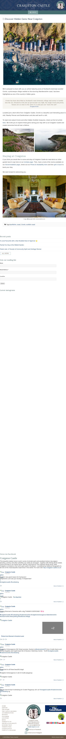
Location (2, 276)
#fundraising (15, 582)
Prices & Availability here (38, 164)
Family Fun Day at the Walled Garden (12, 245)
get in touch (58, 164)
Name (1, 263)
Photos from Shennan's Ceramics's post (12, 636)
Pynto (62, 737)
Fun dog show (17, 597)
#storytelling (14, 616)
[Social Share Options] (1, 357)
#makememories (25, 615)
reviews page (28, 162)
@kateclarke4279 (40, 649)
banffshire (13, 224)
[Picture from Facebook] (10, 628)
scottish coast (30, 224)
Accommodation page (12, 164)
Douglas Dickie (34, 106)
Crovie (23, 224)
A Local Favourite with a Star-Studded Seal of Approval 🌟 (18, 241)
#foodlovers (22, 616)
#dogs (28, 616)
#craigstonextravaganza (38, 615)
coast (18, 224)
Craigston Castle (33, 6)
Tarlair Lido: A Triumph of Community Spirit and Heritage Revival (20, 249)
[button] (33, 12)
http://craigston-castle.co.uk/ (52, 567)
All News (5, 253)
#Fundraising (15, 615)
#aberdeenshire (51, 615)
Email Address (4, 269)
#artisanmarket (5, 616)
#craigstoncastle (5, 582)
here (4, 123)
